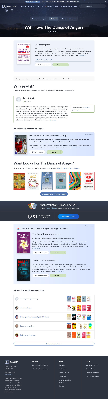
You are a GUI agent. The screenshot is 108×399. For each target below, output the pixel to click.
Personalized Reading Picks (68, 6)
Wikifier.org (8, 374)
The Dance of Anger (39, 19)
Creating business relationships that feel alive (34, 317)
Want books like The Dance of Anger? (44, 163)
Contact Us (62, 376)
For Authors (63, 369)
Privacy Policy (90, 369)
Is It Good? (53, 19)
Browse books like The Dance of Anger (54, 194)
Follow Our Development (40, 369)
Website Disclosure (92, 376)
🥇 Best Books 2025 (51, 6)
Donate (61, 386)
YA (42, 6)
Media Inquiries (64, 373)
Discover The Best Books (40, 365)
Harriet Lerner (55, 32)
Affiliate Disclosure (92, 365)
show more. (83, 55)
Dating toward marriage (27, 335)
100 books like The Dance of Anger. (68, 168)
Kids (38, 6)
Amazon (59, 65)
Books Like (63, 19)
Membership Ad (89, 134)
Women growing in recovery (29, 299)
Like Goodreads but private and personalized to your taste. (60, 1)
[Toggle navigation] (12, 10)
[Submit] (81, 6)
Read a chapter (45, 65)
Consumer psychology (27, 326)
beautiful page (51, 208)
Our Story (62, 365)
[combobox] (92, 6)
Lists (72, 19)
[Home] (10, 6)
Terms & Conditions (92, 373)
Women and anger (26, 308)
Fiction (23, 6)
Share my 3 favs (69, 216)
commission (39, 79)
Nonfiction (31, 6)
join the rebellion (65, 79)
